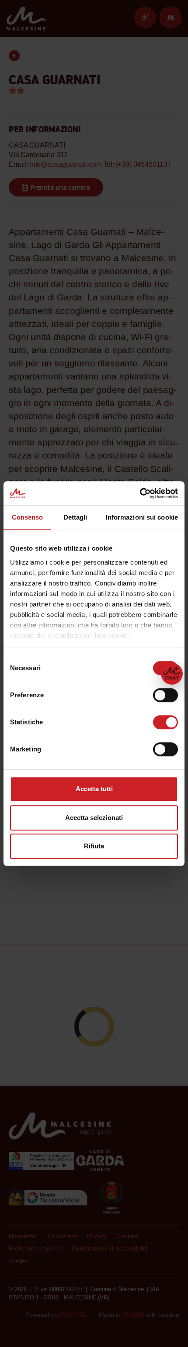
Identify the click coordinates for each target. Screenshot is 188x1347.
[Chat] (172, 674)
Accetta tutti (94, 788)
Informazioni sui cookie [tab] (142, 517)
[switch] (165, 695)
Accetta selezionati (94, 817)
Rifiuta (94, 846)
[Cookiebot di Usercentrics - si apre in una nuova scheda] (139, 493)
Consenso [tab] (27, 517)
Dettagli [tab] (75, 517)
